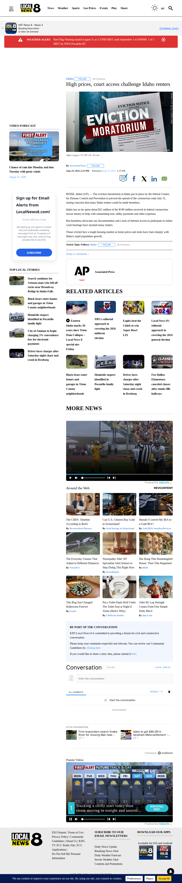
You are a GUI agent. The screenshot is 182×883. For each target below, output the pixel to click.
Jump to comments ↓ (77, 253)
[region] (119, 710)
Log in (158, 667)
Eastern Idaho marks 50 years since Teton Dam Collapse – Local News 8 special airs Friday (76, 335)
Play (114, 8)
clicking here (93, 647)
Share (124, 8)
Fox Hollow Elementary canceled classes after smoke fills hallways (160, 384)
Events (104, 8)
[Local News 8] (31, 8)
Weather (63, 8)
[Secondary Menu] (13, 8)
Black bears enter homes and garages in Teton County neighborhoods (42, 303)
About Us (71, 841)
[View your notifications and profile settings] (169, 691)
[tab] (76, 692)
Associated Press (77, 165)
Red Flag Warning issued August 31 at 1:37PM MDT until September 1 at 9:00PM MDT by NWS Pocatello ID (99, 41)
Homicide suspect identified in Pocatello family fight (40, 319)
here (134, 653)
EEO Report (59, 832)
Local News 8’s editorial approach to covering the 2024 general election (162, 330)
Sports (76, 8)
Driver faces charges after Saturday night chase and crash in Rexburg (43, 355)
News (50, 8)
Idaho (93, 244)
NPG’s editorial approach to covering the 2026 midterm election (105, 329)
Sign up (166, 667)
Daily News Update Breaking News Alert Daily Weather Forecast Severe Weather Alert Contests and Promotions (108, 855)
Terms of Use (75, 832)
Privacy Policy (60, 836)
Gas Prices (89, 8)
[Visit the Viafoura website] (165, 752)
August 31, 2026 (17, 177)
